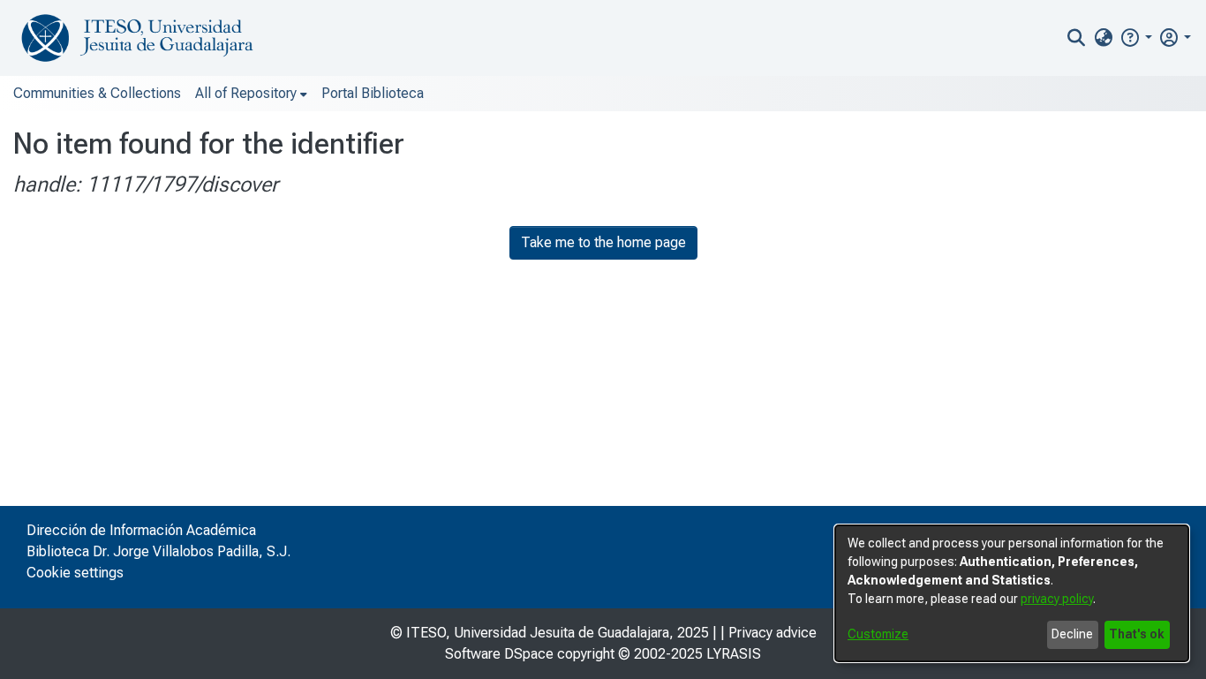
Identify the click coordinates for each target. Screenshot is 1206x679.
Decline (1072, 634)
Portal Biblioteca (372, 93)
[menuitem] (1103, 38)
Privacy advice (772, 632)
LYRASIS (733, 653)
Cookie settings (75, 572)
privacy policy (1057, 599)
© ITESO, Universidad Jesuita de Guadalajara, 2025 (549, 632)
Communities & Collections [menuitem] (97, 93)
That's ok (1137, 634)
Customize (878, 634)
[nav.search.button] (1077, 38)
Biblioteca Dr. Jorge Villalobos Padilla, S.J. (158, 551)
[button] (1135, 37)
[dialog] (1011, 593)
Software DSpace (499, 653)
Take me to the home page (603, 242)
